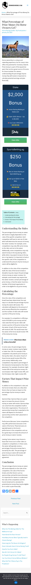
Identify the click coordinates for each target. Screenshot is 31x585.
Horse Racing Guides (8, 30)
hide (17, 212)
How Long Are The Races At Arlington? (14, 543)
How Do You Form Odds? (10, 549)
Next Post (15, 504)
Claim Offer (15, 140)
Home (3, 12)
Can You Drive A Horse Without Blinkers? (14, 558)
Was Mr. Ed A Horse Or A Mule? (11, 552)
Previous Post (15, 498)
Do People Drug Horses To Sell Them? (14, 555)
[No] (29, 579)
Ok (16, 582)
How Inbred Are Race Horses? (11, 534)
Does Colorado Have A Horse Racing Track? (15, 546)
